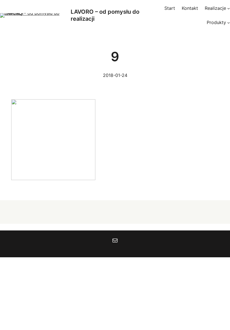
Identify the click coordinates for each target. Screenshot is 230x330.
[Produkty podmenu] (228, 22)
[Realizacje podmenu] (228, 8)
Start (169, 8)
